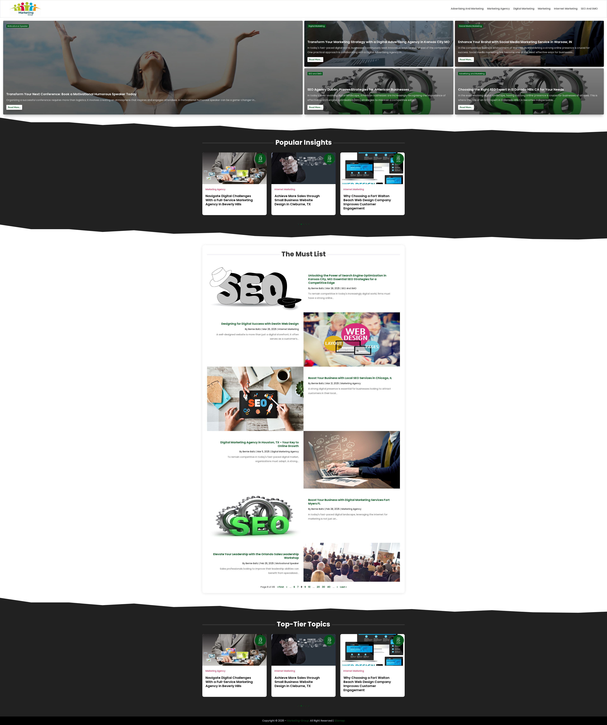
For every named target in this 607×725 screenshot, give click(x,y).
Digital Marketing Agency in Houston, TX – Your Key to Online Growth (259, 444)
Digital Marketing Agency (285, 451)
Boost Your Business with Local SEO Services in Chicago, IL (350, 378)
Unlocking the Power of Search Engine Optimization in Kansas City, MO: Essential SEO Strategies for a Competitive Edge (347, 279)
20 (318, 587)
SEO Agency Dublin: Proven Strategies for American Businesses (358, 89)
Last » (343, 587)
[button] (298, 224)
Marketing (544, 8)
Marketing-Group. (298, 720)
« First (280, 587)
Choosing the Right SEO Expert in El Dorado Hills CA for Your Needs (511, 89)
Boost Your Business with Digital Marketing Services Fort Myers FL (349, 501)
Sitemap (339, 720)
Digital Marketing (523, 8)
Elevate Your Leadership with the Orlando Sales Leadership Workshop (256, 556)
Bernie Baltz (317, 288)
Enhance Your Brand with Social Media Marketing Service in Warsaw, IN (515, 42)
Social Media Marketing (470, 26)
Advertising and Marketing (467, 8)
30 (323, 587)
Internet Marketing (565, 8)
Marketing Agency (498, 8)
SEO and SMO (589, 8)
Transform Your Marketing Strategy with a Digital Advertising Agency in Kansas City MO (378, 42)
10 (309, 587)
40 (328, 587)
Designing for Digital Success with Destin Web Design (260, 324)
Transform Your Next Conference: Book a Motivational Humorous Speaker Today (71, 94)
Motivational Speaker (17, 26)
